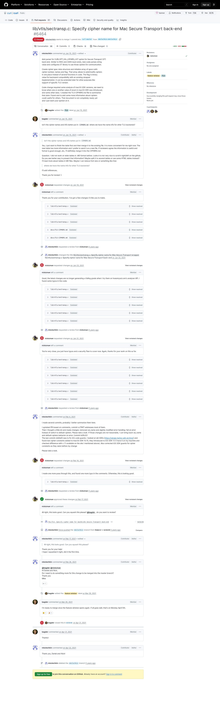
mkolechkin (51, 39)
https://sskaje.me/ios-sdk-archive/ (119, 438)
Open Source (60, 4)
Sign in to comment (114, 674)
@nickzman (55, 568)
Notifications (176, 13)
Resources (43, 4)
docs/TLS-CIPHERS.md (59, 230)
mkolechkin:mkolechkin (107, 39)
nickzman (49, 185)
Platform (15, 4)
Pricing (89, 4)
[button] (82, 53)
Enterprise (76, 4)
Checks (82, 46)
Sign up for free (43, 674)
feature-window (71, 593)
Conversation (46, 46)
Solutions (29, 4)
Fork (192, 13)
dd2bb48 (69, 623)
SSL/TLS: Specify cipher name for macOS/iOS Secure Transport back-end (78, 522)
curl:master (87, 39)
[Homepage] (6, 5)
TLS (66, 110)
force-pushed (64, 530)
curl (9, 13)
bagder (51, 110)
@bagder (91, 512)
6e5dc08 (140, 522)
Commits (65, 46)
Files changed (101, 46)
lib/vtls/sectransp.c (59, 206)
